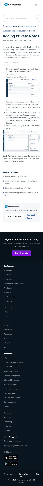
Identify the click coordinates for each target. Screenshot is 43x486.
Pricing (6, 325)
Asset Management (11, 371)
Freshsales (8, 279)
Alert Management (11, 384)
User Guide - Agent (28, 26)
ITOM (6, 316)
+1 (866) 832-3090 (14, 441)
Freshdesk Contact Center (13, 284)
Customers (8, 330)
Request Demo (31, 216)
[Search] (37, 18)
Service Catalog (10, 402)
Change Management (12, 380)
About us (7, 417)
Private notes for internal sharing (17, 176)
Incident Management (12, 367)
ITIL (5, 358)
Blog (5, 338)
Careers (7, 430)
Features (7, 321)
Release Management (12, 398)
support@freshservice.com (17, 446)
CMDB (6, 406)
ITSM (6, 312)
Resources (8, 334)
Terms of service (25, 474)
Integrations (8, 343)
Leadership (8, 422)
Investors (7, 426)
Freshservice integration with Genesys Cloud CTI (21, 194)
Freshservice (9, 275)
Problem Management (12, 376)
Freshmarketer (9, 297)
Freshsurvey (8, 301)
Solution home (11, 26)
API (5, 347)
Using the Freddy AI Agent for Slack (18, 188)
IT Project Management (12, 389)
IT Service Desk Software (13, 362)
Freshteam (8, 288)
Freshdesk (8, 270)
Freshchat (7, 292)
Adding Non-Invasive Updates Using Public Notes (21, 182)
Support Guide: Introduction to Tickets (19, 31)
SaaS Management (11, 393)
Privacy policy (9, 474)
